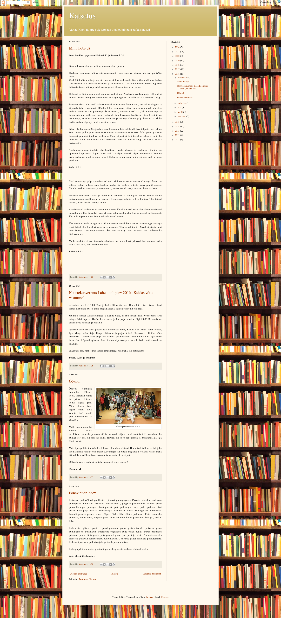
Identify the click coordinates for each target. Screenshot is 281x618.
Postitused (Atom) (87, 579)
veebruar (182, 116)
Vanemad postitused (152, 573)
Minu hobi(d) (79, 48)
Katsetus (82, 15)
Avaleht (114, 573)
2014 (177, 126)
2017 (177, 69)
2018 (177, 64)
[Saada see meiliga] (101, 277)
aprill (180, 111)
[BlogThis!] (104, 277)
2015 (177, 121)
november (182, 77)
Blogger (164, 597)
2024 (177, 47)
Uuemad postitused (78, 573)
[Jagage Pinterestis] (113, 277)
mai (180, 107)
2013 (177, 130)
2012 (177, 135)
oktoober (182, 103)
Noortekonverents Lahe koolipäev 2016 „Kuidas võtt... (192, 87)
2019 (177, 60)
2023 (177, 51)
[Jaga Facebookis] (110, 277)
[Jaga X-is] (107, 277)
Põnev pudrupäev (82, 492)
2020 (177, 55)
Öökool (74, 381)
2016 (177, 73)
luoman (149, 597)
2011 (177, 139)
